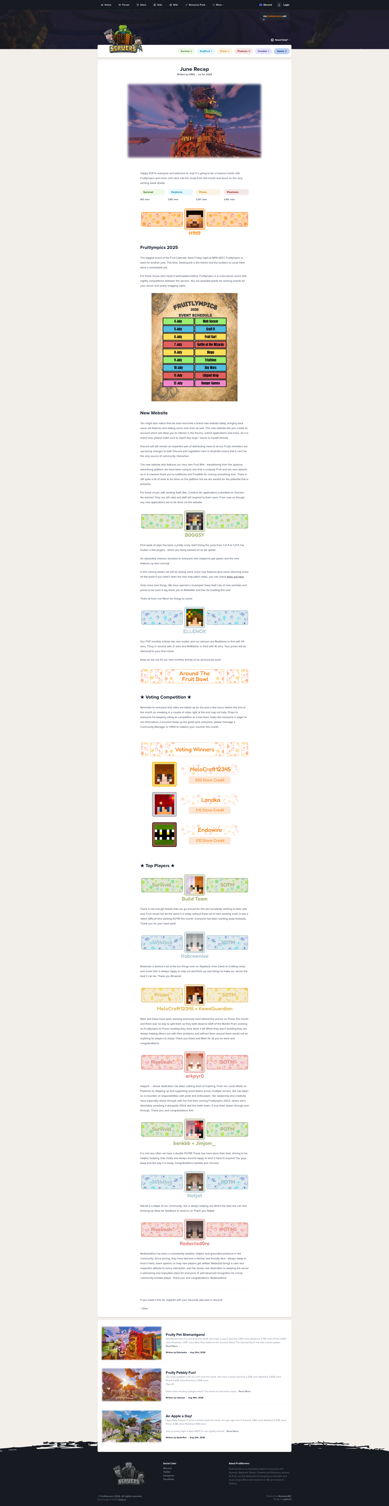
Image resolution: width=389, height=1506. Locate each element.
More (219, 5)
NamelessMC (285, 1496)
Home (108, 5)
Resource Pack (197, 5)
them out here (235, 577)
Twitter (167, 1472)
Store (143, 5)
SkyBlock (206, 51)
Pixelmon (243, 51)
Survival (186, 51)
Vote (159, 5)
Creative (263, 51)
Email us (122, 1499)
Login (286, 5)
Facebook (168, 1479)
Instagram (168, 1475)
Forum (125, 5)
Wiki (175, 5)
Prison (224, 51)
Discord (267, 5)
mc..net (274, 16)
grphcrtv (287, 1499)
